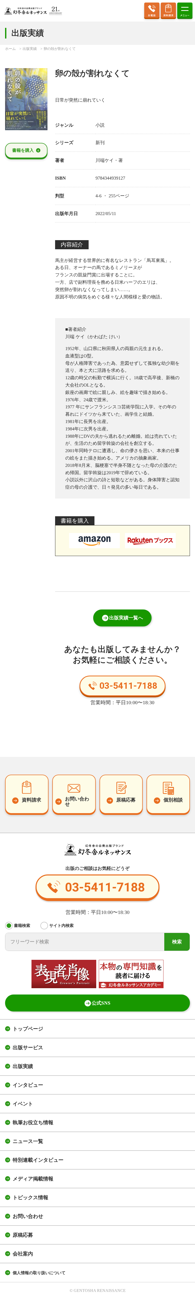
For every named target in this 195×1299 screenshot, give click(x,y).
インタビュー (28, 1085)
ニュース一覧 (28, 1141)
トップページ (28, 1028)
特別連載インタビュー (38, 1160)
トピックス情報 (30, 1197)
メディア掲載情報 (33, 1178)
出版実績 (23, 1066)
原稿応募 (23, 1235)
